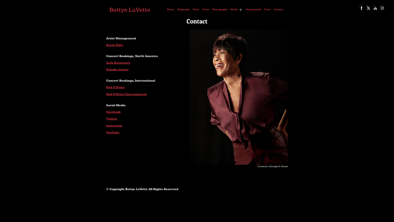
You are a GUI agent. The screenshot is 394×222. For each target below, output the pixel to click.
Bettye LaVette (129, 10)
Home (170, 9)
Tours (205, 9)
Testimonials (253, 9)
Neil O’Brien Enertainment (126, 94)
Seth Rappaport (118, 63)
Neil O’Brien (115, 87)
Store (267, 9)
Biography (183, 9)
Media (234, 9)
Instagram (114, 125)
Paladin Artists (117, 69)
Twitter (111, 119)
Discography (219, 9)
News (196, 9)
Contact (278, 9)
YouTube (112, 132)
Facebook (113, 112)
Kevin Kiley (114, 45)
